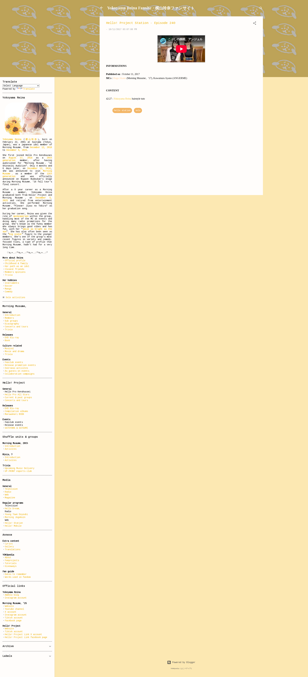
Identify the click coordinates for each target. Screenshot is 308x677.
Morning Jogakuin (15, 517)
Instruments (12, 283)
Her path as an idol (17, 266)
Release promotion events (20, 365)
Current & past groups (18, 397)
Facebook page (13, 620)
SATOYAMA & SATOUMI (16, 428)
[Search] (261, 9)
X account (10, 612)
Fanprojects (12, 560)
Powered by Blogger (183, 662)
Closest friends (14, 269)
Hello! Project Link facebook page (26, 637)
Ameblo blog (12, 595)
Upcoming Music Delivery (19, 468)
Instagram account (16, 598)
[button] (255, 23)
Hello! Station (14, 523)
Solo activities (15, 297)
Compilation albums (16, 411)
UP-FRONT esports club (18, 471)
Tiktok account (14, 617)
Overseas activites (16, 368)
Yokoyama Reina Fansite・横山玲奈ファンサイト (151, 7)
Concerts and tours (16, 326)
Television (11, 489)
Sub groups (11, 321)
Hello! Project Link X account (23, 634)
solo (138, 110)
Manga (8, 289)
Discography (12, 324)
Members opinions (15, 272)
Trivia (9, 275)
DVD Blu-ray (12, 337)
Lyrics (9, 543)
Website (9, 606)
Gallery (9, 546)
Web (7, 495)
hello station (122, 110)
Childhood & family (16, 263)
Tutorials (10, 563)
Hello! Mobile (13, 526)
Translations (12, 549)
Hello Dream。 (13, 508)
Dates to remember (16, 574)
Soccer (9, 286)
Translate (29, 89)
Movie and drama (14, 351)
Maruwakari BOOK (14, 414)
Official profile (15, 260)
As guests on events (17, 371)
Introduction (12, 315)
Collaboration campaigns (19, 374)
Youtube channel (14, 609)
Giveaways (10, 566)
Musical (9, 348)
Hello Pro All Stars (17, 394)
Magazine (10, 497)
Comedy (9, 291)
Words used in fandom (17, 577)
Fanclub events (14, 362)
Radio (8, 492)
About (8, 557)
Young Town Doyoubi (16, 514)
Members (9, 318)
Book (7, 340)
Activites (10, 449)
